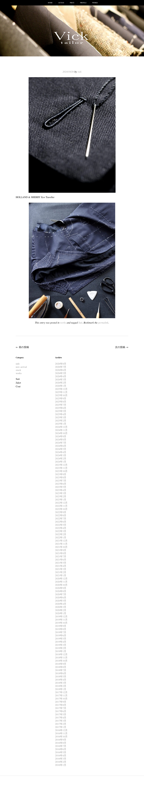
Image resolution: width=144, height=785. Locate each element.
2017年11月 (61, 695)
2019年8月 (60, 629)
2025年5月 (60, 411)
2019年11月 (61, 619)
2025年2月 (60, 420)
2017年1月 (60, 727)
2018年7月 (60, 670)
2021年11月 (61, 543)
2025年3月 (60, 417)
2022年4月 (60, 528)
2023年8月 (60, 477)
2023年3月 (60, 493)
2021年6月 (60, 559)
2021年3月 (60, 569)
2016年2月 (60, 761)
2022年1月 (60, 537)
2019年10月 (61, 622)
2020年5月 (60, 600)
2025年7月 (60, 404)
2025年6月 (60, 407)
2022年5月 (60, 524)
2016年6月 (60, 749)
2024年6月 (60, 445)
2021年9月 (60, 550)
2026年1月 (60, 385)
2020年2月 (60, 610)
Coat (18, 386)
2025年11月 (61, 392)
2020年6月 (60, 597)
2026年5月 (60, 373)
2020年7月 (60, 594)
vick (79, 71)
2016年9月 (60, 739)
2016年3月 (60, 758)
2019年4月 (60, 641)
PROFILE (83, 3)
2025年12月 (61, 389)
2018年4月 (60, 679)
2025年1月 (60, 423)
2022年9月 (60, 512)
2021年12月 (61, 540)
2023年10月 (61, 471)
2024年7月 (60, 442)
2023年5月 (60, 486)
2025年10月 (61, 395)
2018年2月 (60, 686)
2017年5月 (60, 714)
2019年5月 (60, 638)
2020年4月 (60, 603)
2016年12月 (61, 730)
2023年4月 (60, 490)
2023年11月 (61, 468)
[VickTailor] (72, 44)
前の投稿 (22, 347)
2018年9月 (60, 663)
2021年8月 (60, 553)
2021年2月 (60, 572)
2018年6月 (60, 673)
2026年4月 (60, 376)
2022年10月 (61, 509)
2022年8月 (60, 515)
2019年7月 (60, 632)
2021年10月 (61, 546)
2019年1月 (60, 651)
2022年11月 (61, 505)
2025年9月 (60, 398)
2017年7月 (60, 708)
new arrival (21, 366)
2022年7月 (60, 518)
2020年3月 (60, 607)
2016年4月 (60, 755)
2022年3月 (60, 531)
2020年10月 (61, 584)
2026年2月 (60, 382)
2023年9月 (60, 474)
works (63, 322)
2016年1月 (60, 764)
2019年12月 (61, 616)
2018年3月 (60, 682)
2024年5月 (60, 449)
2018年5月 (60, 676)
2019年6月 (60, 635)
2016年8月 (60, 742)
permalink (103, 322)
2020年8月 (60, 591)
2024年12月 (61, 426)
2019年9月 (60, 625)
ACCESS (61, 3)
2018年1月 (60, 689)
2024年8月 (60, 439)
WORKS (95, 3)
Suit (80, 322)
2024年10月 (61, 433)
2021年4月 (60, 565)
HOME (50, 3)
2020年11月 (61, 581)
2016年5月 (60, 752)
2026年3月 (60, 379)
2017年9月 (60, 701)
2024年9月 (60, 436)
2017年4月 (60, 717)
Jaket (18, 382)
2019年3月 (60, 644)
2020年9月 (60, 588)
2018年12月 (61, 654)
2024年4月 (60, 452)
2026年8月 (60, 363)
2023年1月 (60, 499)
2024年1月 (60, 461)
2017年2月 (60, 723)
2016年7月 (60, 746)
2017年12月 (61, 692)
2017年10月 (61, 698)
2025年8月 (60, 401)
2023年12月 (61, 464)
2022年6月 (60, 521)
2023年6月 (60, 483)
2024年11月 (61, 430)
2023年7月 (60, 480)
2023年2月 (60, 496)
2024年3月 (60, 455)
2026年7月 (60, 366)
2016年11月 (61, 733)
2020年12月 (61, 578)
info (18, 363)
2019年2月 (60, 648)
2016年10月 (61, 736)
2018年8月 (60, 667)
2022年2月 (60, 534)
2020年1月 (60, 613)
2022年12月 (61, 502)
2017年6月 (60, 711)
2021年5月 (60, 562)
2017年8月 (60, 704)
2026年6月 (60, 370)
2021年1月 (60, 575)
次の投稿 (121, 347)
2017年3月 (60, 720)
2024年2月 (60, 458)
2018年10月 (61, 660)
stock (18, 370)
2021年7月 (60, 556)
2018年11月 (61, 657)
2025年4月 (60, 414)
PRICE (72, 3)
